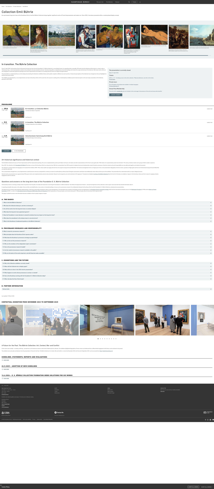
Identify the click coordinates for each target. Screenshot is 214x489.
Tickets (56, 391)
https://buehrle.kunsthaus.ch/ (106, 351)
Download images (111, 392)
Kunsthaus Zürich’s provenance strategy (100, 189)
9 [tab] (115, 339)
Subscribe (162, 391)
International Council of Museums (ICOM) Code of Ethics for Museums (32, 191)
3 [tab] (102, 339)
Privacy (33, 419)
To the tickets (112, 79)
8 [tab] (113, 339)
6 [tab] (109, 339)
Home (3, 6)
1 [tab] (98, 339)
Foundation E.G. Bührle (20, 165)
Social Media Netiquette (48, 419)
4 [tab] (104, 339)
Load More (6, 150)
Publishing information (17, 419)
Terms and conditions (27, 419)
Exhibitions (57, 389)
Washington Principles (136, 189)
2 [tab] (100, 339)
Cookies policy (39, 419)
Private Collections (17, 6)
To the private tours (113, 86)
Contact (3, 405)
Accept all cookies (193, 486)
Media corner (110, 389)
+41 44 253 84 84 (5, 407)
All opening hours (5, 394)
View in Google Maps (6, 404)
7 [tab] (111, 339)
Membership (57, 392)
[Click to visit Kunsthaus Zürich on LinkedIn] (210, 420)
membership (119, 91)
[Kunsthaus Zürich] (80, 2)
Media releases (110, 391)
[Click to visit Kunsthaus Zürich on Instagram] (207, 420)
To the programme (18, 150)
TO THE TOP (5, 385)
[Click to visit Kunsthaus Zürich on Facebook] (205, 420)
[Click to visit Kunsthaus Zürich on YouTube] (213, 420)
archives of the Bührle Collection (101, 174)
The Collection (9, 6)
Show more (6, 360)
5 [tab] (107, 339)
